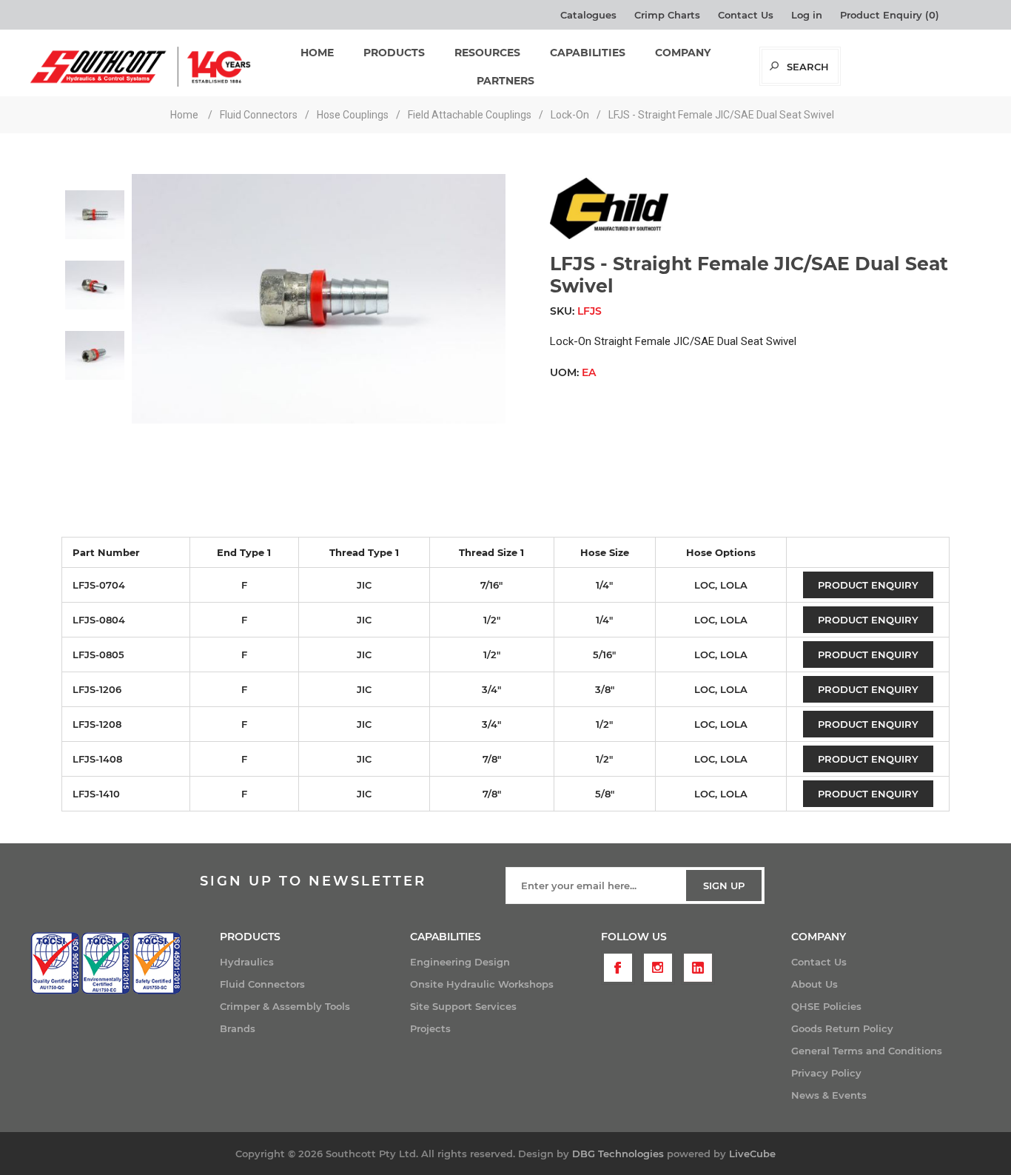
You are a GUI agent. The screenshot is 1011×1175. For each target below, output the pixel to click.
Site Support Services (463, 1006)
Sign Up (724, 885)
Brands (237, 1028)
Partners (505, 80)
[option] (94, 209)
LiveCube (752, 1153)
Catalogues (588, 15)
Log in (806, 15)
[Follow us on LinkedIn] (698, 968)
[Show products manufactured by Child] (609, 235)
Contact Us (745, 15)
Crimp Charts (667, 15)
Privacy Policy (826, 1073)
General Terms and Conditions (866, 1051)
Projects (430, 1028)
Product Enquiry (868, 585)
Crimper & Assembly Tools (285, 1006)
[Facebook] (618, 968)
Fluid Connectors (262, 984)
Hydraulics (247, 962)
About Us (814, 984)
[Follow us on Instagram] (658, 968)
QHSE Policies (826, 1006)
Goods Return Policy (842, 1028)
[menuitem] (315, 962)
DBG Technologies (618, 1153)
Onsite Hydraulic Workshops (482, 984)
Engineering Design (460, 962)
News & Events (829, 1095)
